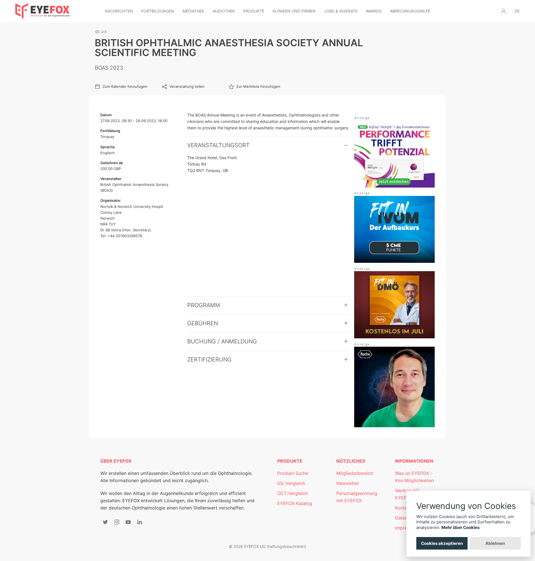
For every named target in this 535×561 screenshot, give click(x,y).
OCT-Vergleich (292, 493)
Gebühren (202, 323)
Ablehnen (495, 543)
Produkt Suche (292, 473)
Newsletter (347, 483)
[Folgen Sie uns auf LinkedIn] (140, 522)
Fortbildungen (157, 11)
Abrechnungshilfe (410, 11)
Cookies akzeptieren (442, 543)
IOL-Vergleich (291, 483)
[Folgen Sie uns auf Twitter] (105, 522)
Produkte (253, 11)
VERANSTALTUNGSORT (218, 145)
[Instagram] (117, 522)
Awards (374, 11)
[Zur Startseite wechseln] (42, 11)
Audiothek (224, 11)
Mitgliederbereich (354, 473)
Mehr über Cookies (460, 527)
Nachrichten (119, 11)
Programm (203, 305)
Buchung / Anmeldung (222, 341)
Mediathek (193, 11)
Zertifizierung (209, 359)
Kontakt (403, 508)
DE (517, 11)
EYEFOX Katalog (294, 503)
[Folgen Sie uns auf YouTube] (128, 522)
